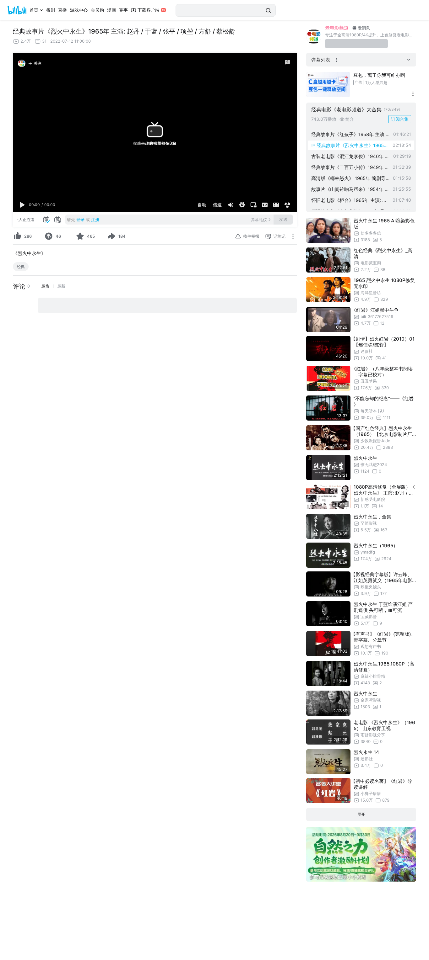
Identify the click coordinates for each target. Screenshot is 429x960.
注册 (95, 219)
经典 (21, 266)
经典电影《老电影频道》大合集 (346, 109)
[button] (22, 204)
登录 (80, 219)
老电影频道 (337, 28)
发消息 (363, 27)
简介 (349, 119)
